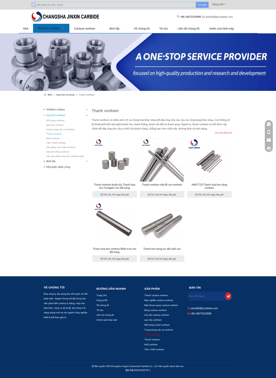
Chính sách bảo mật (106, 320)
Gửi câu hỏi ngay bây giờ (116, 194)
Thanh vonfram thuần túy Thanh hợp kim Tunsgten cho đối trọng (114, 186)
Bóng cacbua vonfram (155, 310)
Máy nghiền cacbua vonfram (158, 300)
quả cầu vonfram (54, 125)
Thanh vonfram (54, 134)
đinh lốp (50, 161)
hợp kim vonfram (55, 115)
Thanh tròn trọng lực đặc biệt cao (162, 249)
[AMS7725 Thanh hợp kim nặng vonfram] (209, 159)
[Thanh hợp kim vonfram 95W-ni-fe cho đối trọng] (115, 223)
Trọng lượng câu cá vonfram (158, 329)
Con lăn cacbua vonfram (156, 315)
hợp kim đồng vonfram (57, 151)
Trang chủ (101, 295)
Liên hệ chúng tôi (105, 315)
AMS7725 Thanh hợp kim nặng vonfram (209, 186)
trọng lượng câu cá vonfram (60, 129)
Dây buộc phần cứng (58, 167)
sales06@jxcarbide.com (219, 16)
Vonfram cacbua (55, 109)
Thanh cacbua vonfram (156, 295)
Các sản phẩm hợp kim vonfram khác (65, 156)
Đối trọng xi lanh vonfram (157, 325)
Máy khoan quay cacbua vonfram (161, 305)
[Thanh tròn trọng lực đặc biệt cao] (162, 223)
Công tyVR (101, 300)
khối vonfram (52, 138)
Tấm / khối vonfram (56, 142)
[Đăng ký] (228, 296)
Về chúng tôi (102, 305)
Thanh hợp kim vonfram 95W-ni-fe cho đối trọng (114, 250)
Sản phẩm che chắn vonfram (61, 147)
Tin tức (99, 310)
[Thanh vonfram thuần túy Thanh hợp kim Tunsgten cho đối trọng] (115, 159)
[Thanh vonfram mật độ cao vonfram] (162, 159)
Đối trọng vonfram (55, 120)
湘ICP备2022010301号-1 (138, 370)
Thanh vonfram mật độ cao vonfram (162, 184)
